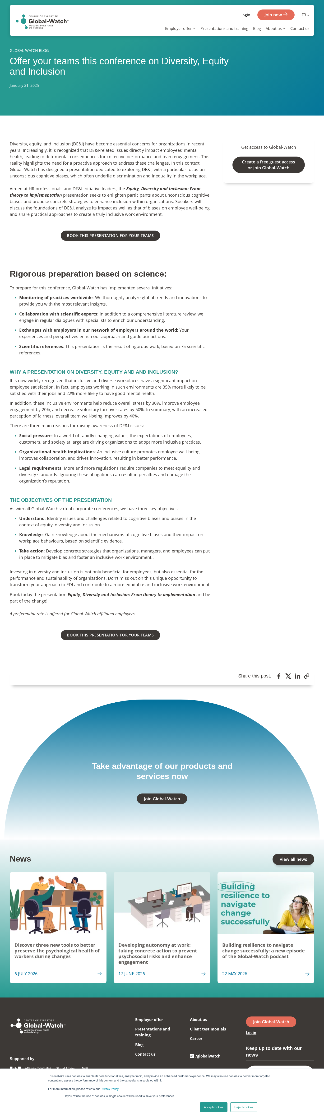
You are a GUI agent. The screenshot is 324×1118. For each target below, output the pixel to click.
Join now (273, 15)
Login (245, 15)
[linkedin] (297, 676)
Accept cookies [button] (213, 1107)
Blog (257, 28)
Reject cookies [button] (243, 1107)
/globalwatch (208, 1056)
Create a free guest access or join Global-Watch (268, 165)
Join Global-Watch (162, 799)
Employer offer (178, 28)
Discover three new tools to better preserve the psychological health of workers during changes (57, 950)
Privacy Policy (109, 1089)
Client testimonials (208, 1029)
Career (196, 1038)
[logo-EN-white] (38, 1034)
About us (274, 28)
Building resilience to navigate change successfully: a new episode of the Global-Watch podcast (263, 950)
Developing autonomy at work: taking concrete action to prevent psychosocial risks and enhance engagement (157, 953)
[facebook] (279, 676)
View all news (293, 859)
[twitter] (288, 676)
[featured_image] (58, 903)
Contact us (300, 28)
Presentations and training (224, 28)
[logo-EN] (42, 22)
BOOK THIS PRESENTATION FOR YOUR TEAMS (110, 235)
